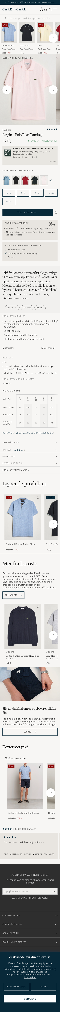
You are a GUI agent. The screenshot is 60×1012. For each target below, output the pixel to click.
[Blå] (6, 180)
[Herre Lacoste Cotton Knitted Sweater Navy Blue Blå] (22, 626)
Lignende (24, 483)
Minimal (27, 307)
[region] (30, 846)
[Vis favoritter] (45, 9)
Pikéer (13, 58)
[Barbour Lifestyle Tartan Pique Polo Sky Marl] (25, 810)
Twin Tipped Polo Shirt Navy (26, 49)
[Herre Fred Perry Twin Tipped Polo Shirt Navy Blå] (27, 32)
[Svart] (16, 180)
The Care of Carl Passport (30, 2)
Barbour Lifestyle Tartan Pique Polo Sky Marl (20, 544)
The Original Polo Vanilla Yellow (44, 49)
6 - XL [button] (51, 193)
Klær (5, 58)
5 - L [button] (37, 193)
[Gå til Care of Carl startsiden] (14, 9)
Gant (40, 46)
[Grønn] (35, 180)
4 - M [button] (23, 193)
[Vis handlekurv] (50, 9)
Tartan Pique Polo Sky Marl (8, 49)
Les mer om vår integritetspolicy (30, 898)
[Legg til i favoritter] (37, 498)
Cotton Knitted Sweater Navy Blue (22, 655)
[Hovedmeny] (55, 9)
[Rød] (25, 180)
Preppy (40, 307)
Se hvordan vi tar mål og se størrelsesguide (27, 433)
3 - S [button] (9, 193)
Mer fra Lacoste (19, 563)
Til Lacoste (11, 595)
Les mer (53, 161)
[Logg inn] (41, 9)
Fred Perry (25, 46)
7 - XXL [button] (9, 201)
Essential (12, 307)
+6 (50, 180)
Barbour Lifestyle (9, 46)
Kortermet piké (25, 58)
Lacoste (6, 130)
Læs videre (30, 977)
